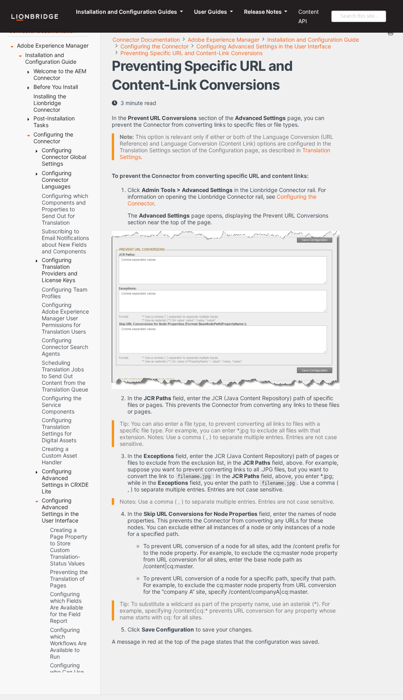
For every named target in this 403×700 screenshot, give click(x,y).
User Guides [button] (211, 11)
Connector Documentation (146, 39)
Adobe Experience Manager (223, 39)
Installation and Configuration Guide (313, 39)
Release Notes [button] (263, 11)
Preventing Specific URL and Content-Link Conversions (191, 53)
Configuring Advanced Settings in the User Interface (263, 46)
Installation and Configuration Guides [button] (127, 11)
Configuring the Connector (154, 46)
